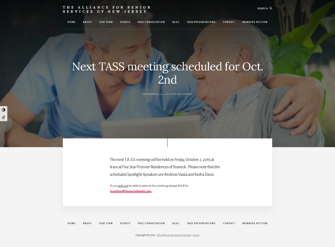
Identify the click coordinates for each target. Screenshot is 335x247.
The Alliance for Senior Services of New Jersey (107, 9)
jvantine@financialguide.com (130, 191)
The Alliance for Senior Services (174, 235)
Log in (196, 235)
